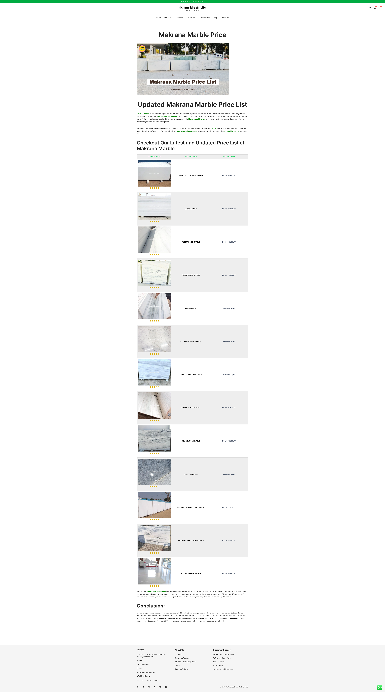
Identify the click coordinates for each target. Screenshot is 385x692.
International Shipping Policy (185, 662)
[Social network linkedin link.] (166, 687)
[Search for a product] (5, 7)
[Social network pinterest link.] (143, 687)
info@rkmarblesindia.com (146, 672)
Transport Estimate (181, 669)
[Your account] (370, 7)
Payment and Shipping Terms (223, 654)
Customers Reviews (182, 658)
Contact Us (225, 18)
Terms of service (219, 662)
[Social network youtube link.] (137, 687)
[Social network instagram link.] (149, 687)
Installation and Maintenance (223, 669)
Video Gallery (205, 18)
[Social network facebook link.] (154, 687)
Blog (215, 18)
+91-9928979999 (143, 665)
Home (158, 18)
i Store (177, 665)
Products (179, 18)
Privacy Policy (218, 665)
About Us (167, 18)
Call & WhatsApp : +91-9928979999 (192, 1)
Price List (191, 18)
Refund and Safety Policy (222, 658)
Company (178, 654)
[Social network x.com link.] (160, 687)
